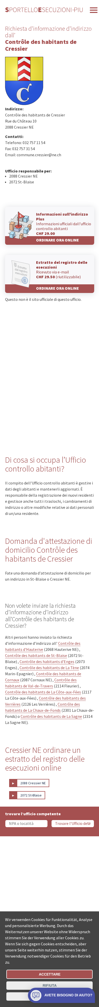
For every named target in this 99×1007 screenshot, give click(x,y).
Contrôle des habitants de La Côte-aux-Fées (43, 692)
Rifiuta (50, 985)
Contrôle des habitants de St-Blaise (36, 655)
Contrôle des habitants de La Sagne (51, 716)
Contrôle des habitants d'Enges (47, 661)
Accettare (49, 974)
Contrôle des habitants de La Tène (49, 667)
